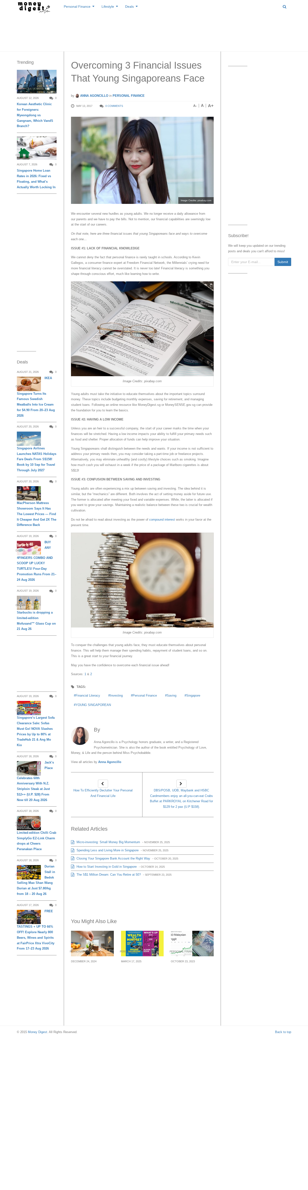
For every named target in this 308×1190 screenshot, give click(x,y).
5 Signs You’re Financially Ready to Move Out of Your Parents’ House (89, 975)
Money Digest (37, 1032)
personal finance (145, 695)
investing (116, 695)
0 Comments (114, 105)
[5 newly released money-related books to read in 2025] (142, 943)
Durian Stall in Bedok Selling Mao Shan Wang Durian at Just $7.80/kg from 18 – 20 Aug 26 (36, 880)
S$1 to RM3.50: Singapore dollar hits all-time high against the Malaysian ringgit (190, 975)
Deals (129, 6)
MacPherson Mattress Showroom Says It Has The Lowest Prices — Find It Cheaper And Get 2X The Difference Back (36, 514)
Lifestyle (108, 6)
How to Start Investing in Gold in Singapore (106, 866)
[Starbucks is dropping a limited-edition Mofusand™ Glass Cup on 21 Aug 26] (29, 603)
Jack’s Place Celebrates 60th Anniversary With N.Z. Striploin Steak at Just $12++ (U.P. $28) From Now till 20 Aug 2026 (35, 781)
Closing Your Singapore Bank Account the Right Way (113, 858)
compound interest (162, 519)
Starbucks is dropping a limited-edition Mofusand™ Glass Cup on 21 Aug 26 (36, 621)
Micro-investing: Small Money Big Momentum (108, 842)
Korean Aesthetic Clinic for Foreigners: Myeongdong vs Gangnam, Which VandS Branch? (35, 115)
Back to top (283, 1032)
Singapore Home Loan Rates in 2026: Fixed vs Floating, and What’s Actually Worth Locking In (36, 179)
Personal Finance (77, 6)
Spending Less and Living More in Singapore (107, 850)
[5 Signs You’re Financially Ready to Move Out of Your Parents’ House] (92, 943)
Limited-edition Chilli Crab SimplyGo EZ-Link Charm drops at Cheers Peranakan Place (36, 841)
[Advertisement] (154, 31)
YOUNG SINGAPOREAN (93, 705)
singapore (193, 695)
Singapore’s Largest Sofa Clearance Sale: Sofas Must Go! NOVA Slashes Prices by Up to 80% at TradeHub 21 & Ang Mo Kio (36, 731)
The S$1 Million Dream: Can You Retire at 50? (108, 874)
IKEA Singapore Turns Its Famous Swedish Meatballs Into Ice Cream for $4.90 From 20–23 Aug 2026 (36, 396)
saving (171, 695)
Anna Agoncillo (93, 95)
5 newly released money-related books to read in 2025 (140, 973)
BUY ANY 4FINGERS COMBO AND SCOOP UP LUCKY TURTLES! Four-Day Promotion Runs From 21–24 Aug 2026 (36, 560)
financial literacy (88, 695)
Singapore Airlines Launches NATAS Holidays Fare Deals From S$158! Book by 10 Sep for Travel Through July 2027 (36, 459)
